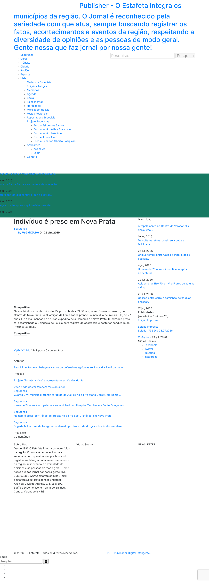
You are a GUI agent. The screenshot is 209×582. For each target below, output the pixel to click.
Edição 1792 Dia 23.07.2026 (155, 330)
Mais (23, 78)
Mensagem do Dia (38, 109)
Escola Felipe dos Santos (48, 125)
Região (24, 70)
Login (36, 152)
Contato (32, 156)
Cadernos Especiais (39, 82)
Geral (23, 58)
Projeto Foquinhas (38, 121)
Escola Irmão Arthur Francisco (52, 129)
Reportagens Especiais (41, 117)
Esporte (25, 74)
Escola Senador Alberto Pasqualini (54, 141)
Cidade (24, 66)
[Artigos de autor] (20, 341)
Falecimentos (35, 101)
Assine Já (39, 148)
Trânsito (25, 62)
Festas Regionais (37, 113)
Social (30, 98)
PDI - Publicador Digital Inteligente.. (129, 553)
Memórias (33, 90)
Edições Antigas (37, 86)
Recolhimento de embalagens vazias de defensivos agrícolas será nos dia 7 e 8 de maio (68, 367)
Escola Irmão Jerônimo (47, 133)
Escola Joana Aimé (45, 137)
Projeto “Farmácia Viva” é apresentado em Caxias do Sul (49, 380)
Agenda (31, 94)
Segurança (26, 54)
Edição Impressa (148, 326)
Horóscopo (34, 105)
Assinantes (33, 145)
